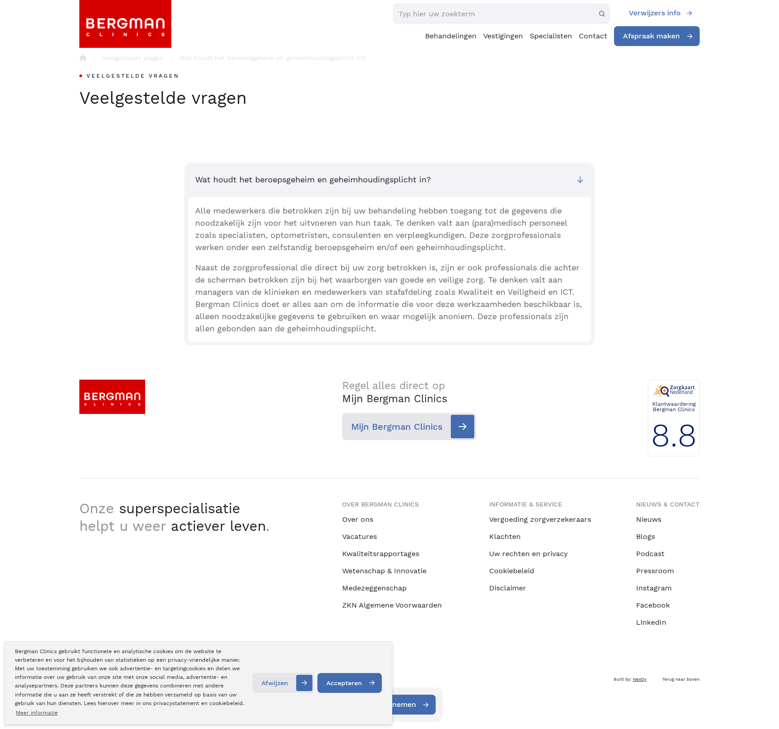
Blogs (645, 536)
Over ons (357, 519)
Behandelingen (451, 36)
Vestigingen (503, 36)
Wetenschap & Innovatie (384, 570)
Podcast (650, 553)
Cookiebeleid (511, 570)
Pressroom (655, 570)
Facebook (653, 605)
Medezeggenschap (374, 588)
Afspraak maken (651, 36)
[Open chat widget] (760, 705)
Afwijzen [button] (274, 683)
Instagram (654, 588)
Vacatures (359, 536)
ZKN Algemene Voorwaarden (392, 605)
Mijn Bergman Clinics (397, 426)
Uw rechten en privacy (528, 553)
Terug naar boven (681, 679)
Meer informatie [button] (37, 713)
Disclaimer (507, 588)
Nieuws (648, 519)
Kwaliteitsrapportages (380, 553)
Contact (593, 36)
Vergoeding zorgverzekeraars (540, 519)
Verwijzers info (655, 13)
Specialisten (551, 36)
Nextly (639, 679)
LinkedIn (651, 622)
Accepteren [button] (344, 683)
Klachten (505, 536)
